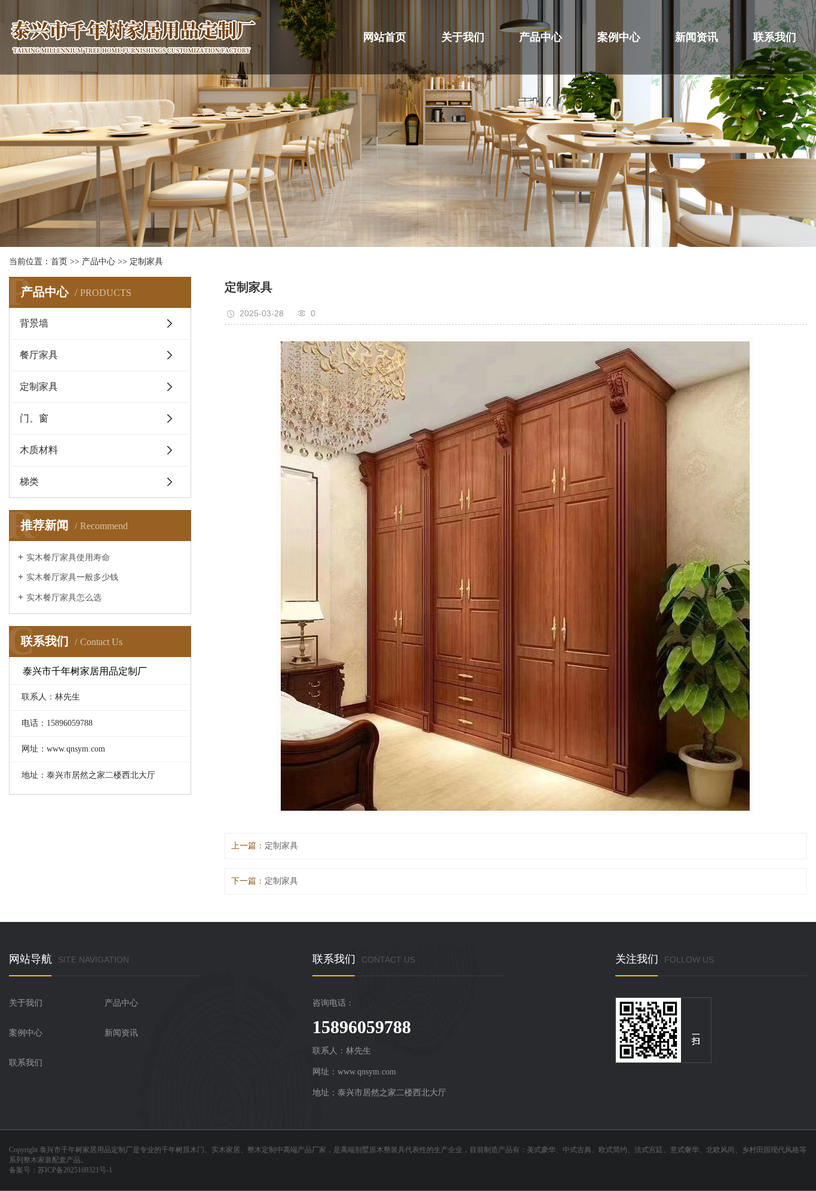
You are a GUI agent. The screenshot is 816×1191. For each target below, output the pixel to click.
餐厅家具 (39, 355)
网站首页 (384, 37)
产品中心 (540, 37)
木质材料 (39, 450)
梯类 (29, 482)
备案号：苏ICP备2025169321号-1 (60, 1170)
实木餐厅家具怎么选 (64, 597)
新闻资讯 (696, 37)
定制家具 (146, 261)
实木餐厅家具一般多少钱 (72, 577)
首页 (59, 261)
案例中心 (618, 37)
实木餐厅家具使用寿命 (68, 557)
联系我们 (774, 37)
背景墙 (34, 323)
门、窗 (34, 418)
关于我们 (462, 37)
